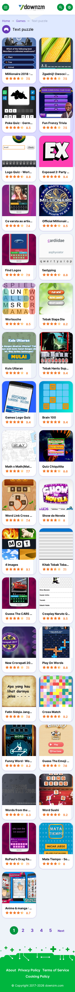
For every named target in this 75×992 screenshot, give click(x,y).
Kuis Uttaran (14, 368)
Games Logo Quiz (17, 417)
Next (61, 930)
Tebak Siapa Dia (53, 319)
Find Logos (13, 270)
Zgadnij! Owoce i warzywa (55, 74)
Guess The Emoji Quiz (55, 761)
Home (6, 21)
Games (20, 21)
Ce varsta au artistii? (18, 221)
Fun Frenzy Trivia (54, 123)
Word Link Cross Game (18, 515)
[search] (60, 7)
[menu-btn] (5, 7)
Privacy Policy (29, 970)
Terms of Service (55, 970)
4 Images (11, 564)
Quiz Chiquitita (53, 466)
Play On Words (52, 663)
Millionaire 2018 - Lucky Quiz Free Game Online (19, 74)
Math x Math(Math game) (18, 466)
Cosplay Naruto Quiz (55, 613)
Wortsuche (13, 319)
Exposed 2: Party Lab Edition (55, 172)
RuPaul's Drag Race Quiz (18, 859)
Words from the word (18, 810)
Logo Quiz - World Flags (18, 172)
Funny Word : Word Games (19, 761)
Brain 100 (49, 417)
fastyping (49, 270)
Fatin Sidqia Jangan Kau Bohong (18, 712)
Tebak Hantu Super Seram (55, 368)
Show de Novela (53, 515)
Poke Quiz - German (18, 123)
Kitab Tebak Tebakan (56, 564)
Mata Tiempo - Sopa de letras (55, 859)
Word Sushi (50, 810)
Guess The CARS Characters (18, 613)
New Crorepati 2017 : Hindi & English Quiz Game (18, 663)
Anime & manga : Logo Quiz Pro (18, 908)
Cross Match (51, 712)
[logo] (33, 7)
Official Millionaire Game (55, 221)
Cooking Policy (38, 976)
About (11, 970)
